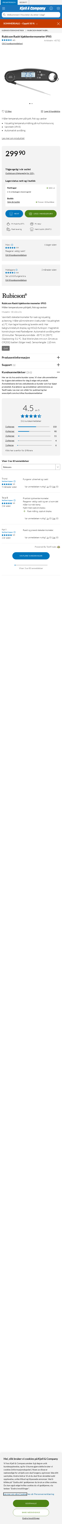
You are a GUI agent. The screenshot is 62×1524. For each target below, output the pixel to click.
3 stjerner (9, 436)
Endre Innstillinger (31, 1518)
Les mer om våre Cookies (15, 1494)
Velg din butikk (13, 202)
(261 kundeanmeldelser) (12, 43)
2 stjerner (9, 440)
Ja (48, 486)
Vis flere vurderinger (31, 556)
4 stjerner (9, 431)
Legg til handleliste (52, 111)
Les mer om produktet (13, 138)
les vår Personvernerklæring (41, 1494)
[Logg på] (51, 8)
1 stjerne (9, 445)
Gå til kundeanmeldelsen (16, 255)
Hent (16, 213)
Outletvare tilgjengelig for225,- (20, 173)
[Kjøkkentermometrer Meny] (25, 30)
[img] (57, 79)
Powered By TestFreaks (45, 546)
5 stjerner (9, 426)
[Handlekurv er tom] (58, 8)
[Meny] (3, 8)
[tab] (9, 2)
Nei (53, 486)
